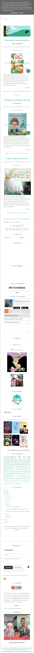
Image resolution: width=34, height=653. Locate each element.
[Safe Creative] (17, 590)
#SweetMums (7, 477)
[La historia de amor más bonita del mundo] (8, 433)
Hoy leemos (8, 91)
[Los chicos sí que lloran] (16, 432)
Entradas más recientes (10, 219)
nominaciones (19, 478)
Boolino (11, 153)
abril (6, 502)
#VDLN (16, 461)
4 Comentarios (18, 165)
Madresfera (7, 470)
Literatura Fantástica (9, 482)
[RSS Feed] (27, 229)
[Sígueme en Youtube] (20, 229)
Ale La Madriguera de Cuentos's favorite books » (18, 450)
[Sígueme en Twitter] (10, 229)
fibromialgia (9, 468)
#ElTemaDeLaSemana (9, 475)
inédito (16, 468)
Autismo (15, 480)
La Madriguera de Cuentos (18, 648)
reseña (18, 94)
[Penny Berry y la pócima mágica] (8, 445)
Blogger (17, 530)
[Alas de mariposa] (24, 447)
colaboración (11, 212)
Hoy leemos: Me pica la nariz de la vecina (17, 509)
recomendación (10, 457)
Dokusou (28, 480)
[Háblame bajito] (24, 433)
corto (17, 212)
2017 (5, 492)
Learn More (14, 13)
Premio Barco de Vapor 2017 (22, 482)
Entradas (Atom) (15, 222)
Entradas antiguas (25, 219)
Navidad (26, 471)
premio (26, 478)
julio (6, 514)
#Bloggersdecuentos (16, 471)
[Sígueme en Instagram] (23, 229)
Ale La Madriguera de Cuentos (19, 46)
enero (6, 495)
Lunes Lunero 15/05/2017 (17, 158)
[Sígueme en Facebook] (6, 229)
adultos (20, 473)
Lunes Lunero (23, 212)
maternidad (10, 466)
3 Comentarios (18, 50)
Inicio (18, 219)
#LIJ (8, 153)
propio (26, 470)
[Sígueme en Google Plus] (13, 229)
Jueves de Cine (16, 477)
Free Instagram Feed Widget (17, 642)
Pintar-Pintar (7, 473)
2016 (5, 490)
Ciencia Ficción (22, 480)
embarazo (13, 483)
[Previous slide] (3, 627)
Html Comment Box (16, 571)
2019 (5, 522)
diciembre (7, 517)
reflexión (6, 471)
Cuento (16, 153)
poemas (15, 473)
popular (17, 483)
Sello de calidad (17, 470)
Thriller (11, 478)
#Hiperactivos (23, 475)
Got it (22, 13)
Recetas (21, 465)
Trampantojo (6, 483)
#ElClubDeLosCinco (8, 480)
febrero (7, 497)
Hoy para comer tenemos (22, 463)
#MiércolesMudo (19, 466)
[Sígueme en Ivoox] (17, 229)
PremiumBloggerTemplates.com (9, 651)
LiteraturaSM (14, 91)
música (9, 461)
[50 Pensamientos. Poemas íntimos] (16, 446)
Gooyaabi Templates (27, 651)
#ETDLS (27, 473)
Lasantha (25, 649)
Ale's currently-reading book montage (16, 419)
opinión (8, 463)
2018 (5, 520)
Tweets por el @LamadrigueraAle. (13, 608)
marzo (6, 499)
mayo (6, 504)
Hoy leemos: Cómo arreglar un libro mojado (18, 511)
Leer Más (27, 87)
